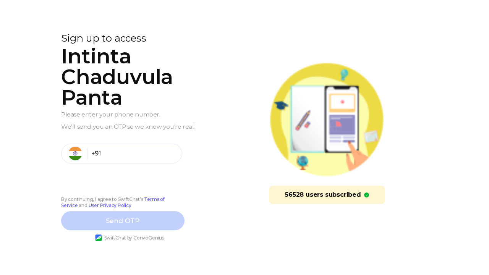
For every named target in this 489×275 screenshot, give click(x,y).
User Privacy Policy (110, 205)
